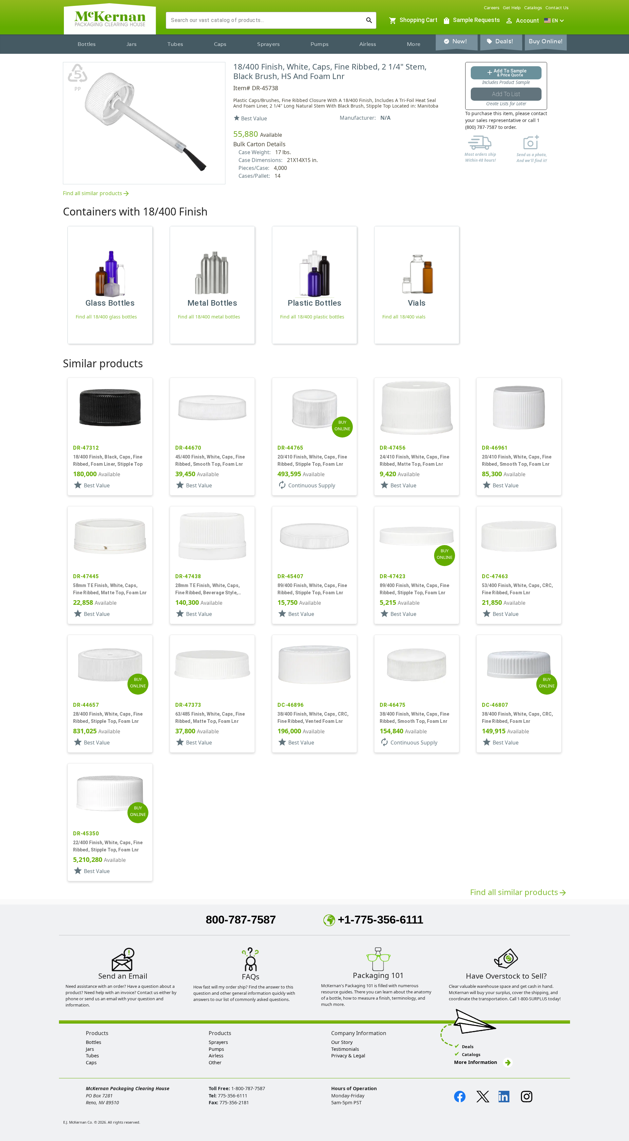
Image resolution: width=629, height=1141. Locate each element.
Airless (367, 44)
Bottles (87, 44)
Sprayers (268, 44)
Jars (131, 44)
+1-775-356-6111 (380, 919)
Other (215, 1062)
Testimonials (345, 1049)
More (413, 44)
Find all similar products (96, 194)
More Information (476, 1062)
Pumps (320, 44)
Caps (220, 44)
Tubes (175, 44)
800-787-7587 (241, 919)
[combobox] (266, 20)
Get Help (512, 7)
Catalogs (533, 7)
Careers (492, 7)
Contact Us (557, 7)
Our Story (342, 1042)
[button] (555, 20)
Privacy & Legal (348, 1055)
